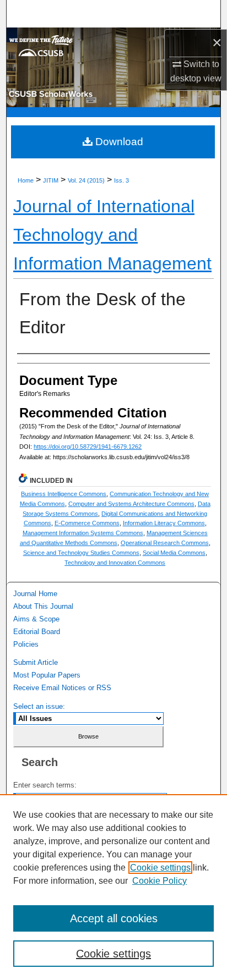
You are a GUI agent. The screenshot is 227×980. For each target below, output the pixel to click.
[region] (113, 887)
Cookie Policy (159, 880)
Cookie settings (160, 867)
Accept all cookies (114, 918)
